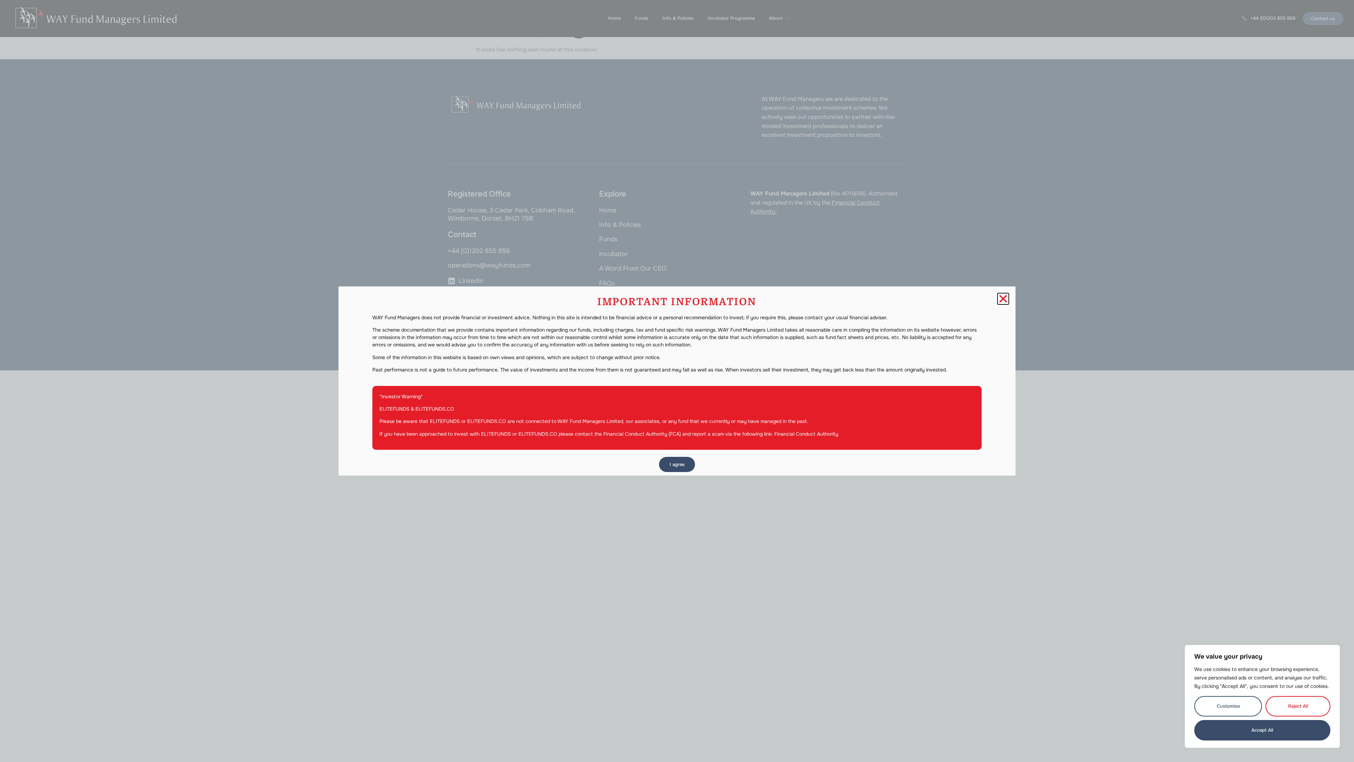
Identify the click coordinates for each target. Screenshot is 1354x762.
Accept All (1262, 730)
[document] (677, 381)
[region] (1262, 696)
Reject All (1298, 706)
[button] (1003, 299)
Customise (1228, 706)
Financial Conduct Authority (806, 434)
